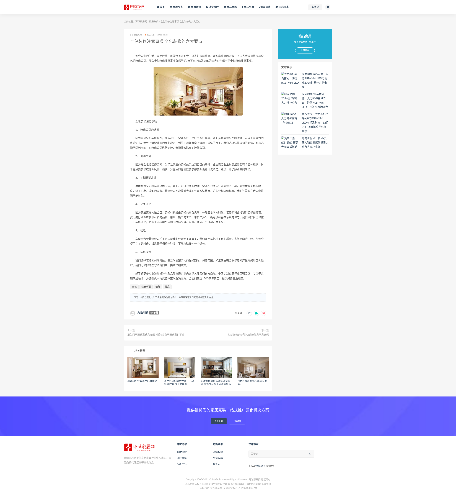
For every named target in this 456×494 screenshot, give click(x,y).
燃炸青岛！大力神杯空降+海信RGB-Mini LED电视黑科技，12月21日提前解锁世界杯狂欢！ (315, 123)
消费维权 (213, 7)
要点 (167, 287)
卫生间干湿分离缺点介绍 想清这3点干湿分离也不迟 (155, 335)
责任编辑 (143, 312)
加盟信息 (265, 7)
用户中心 (182, 458)
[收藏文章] (249, 313)
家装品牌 (248, 7)
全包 (134, 287)
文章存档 (218, 458)
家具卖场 (231, 7)
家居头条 (177, 7)
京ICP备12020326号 (211, 488)
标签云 (216, 464)
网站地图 (182, 452)
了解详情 (237, 421)
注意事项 (146, 287)
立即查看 (218, 421)
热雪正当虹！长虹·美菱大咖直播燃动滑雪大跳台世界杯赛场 (315, 142)
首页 (162, 7)
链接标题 (218, 452)
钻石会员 (182, 464)
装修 (158, 287)
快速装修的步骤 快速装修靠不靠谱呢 (248, 335)
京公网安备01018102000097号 (240, 488)
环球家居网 (141, 22)
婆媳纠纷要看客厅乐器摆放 (142, 381)
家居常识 (195, 7)
